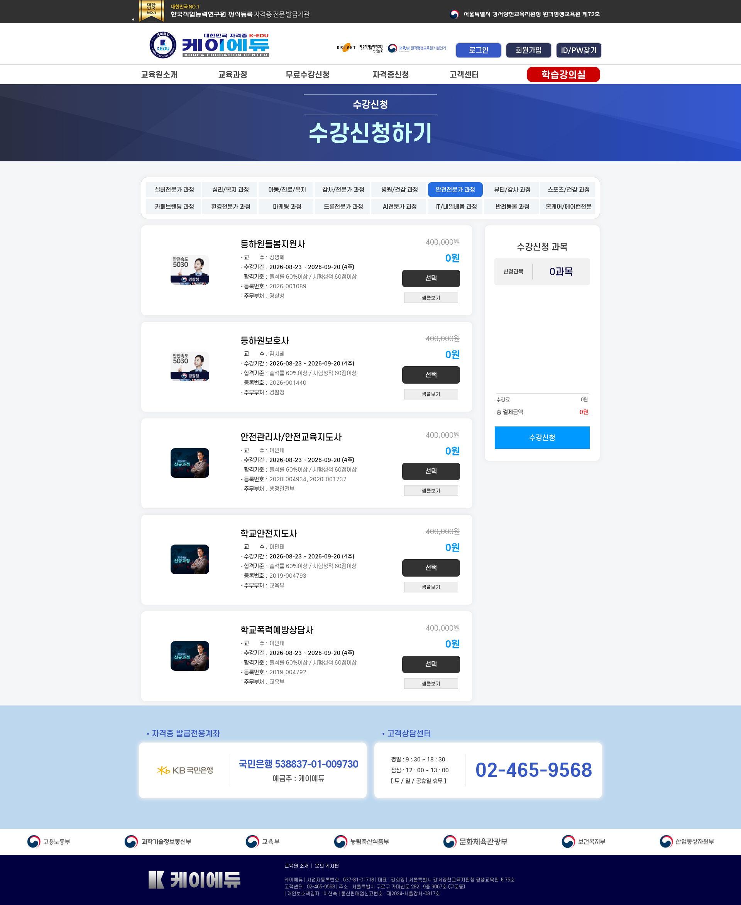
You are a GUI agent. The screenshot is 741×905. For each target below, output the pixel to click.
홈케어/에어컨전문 (569, 206)
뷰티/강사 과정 (512, 189)
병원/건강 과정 (399, 189)
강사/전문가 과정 (343, 189)
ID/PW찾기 (579, 50)
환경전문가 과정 (230, 206)
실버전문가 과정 (174, 189)
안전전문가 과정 (455, 189)
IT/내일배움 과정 (456, 206)
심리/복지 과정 (230, 189)
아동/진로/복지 (287, 189)
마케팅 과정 (287, 206)
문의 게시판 (327, 866)
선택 (431, 278)
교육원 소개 (296, 866)
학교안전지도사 (268, 533)
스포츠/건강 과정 (569, 189)
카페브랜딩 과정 (174, 206)
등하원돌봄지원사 (272, 244)
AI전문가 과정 (400, 206)
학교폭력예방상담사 (276, 630)
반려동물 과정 (513, 206)
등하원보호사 (264, 340)
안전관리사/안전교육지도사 (291, 437)
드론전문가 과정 (343, 206)
